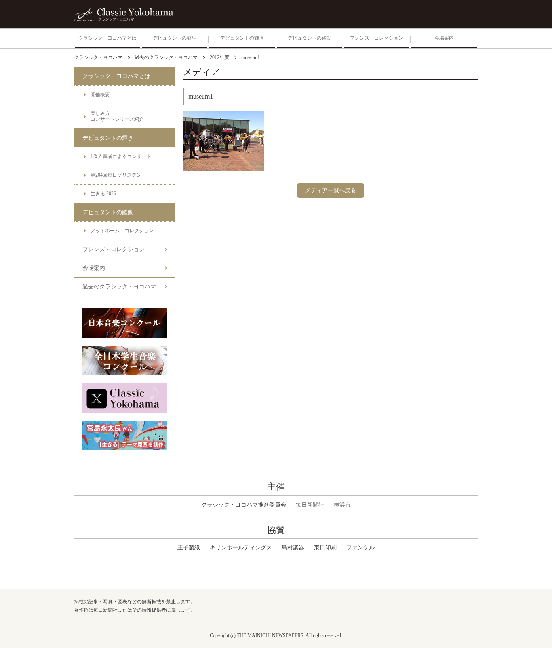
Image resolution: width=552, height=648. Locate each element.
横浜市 (342, 505)
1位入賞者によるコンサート (121, 156)
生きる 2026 (103, 193)
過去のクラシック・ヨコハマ (119, 287)
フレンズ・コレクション (113, 249)
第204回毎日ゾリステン (116, 175)
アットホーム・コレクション (122, 231)
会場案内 (93, 268)
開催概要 (100, 94)
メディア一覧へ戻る (330, 190)
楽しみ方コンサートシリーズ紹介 (117, 116)
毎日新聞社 (310, 505)
